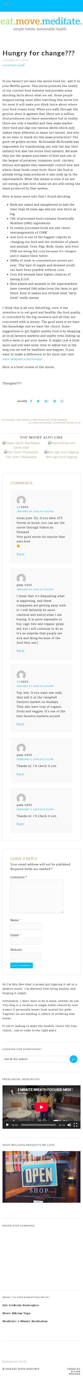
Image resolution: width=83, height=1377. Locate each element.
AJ (18, 507)
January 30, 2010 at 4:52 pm (35, 589)
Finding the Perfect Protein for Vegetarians (35, 419)
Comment (19, 878)
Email (16, 935)
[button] (41, 6)
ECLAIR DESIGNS (74, 1372)
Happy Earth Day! (27, 445)
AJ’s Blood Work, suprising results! (54, 422)
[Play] (7, 1125)
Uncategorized (14, 64)
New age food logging (61, 457)
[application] (41, 1107)
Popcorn (69, 443)
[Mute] (69, 1125)
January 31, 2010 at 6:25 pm (35, 686)
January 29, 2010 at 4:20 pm (35, 511)
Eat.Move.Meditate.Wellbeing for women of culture (41, 24)
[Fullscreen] (75, 1125)
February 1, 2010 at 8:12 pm (35, 759)
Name (16, 921)
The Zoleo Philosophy (21, 457)
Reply (21, 555)
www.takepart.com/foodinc (22, 359)
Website (16, 950)
